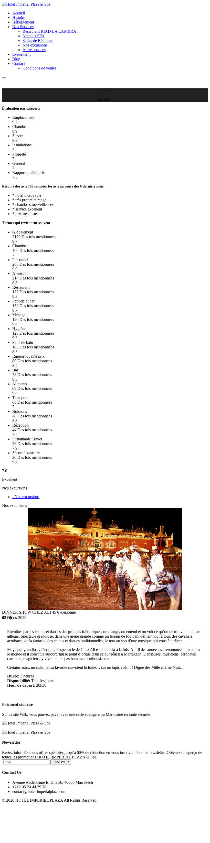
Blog (16, 59)
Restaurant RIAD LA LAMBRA (49, 31)
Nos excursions (35, 45)
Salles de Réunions (38, 40)
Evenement (21, 54)
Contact (18, 63)
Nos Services (23, 27)
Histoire (18, 17)
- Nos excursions (25, 497)
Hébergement (23, 22)
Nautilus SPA (34, 36)
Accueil (18, 13)
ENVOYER (60, 762)
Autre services (34, 50)
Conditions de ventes (39, 68)
